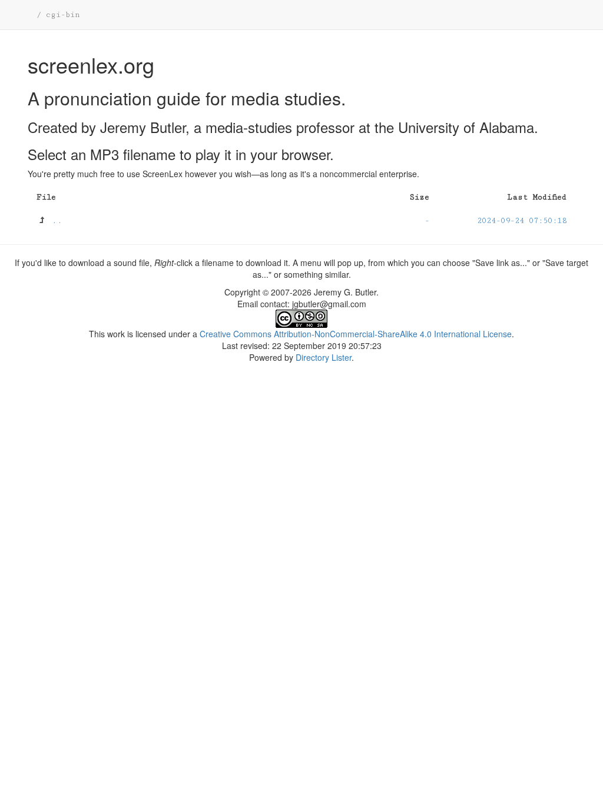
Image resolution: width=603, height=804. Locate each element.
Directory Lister (324, 357)
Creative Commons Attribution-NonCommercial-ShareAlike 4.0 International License (356, 334)
